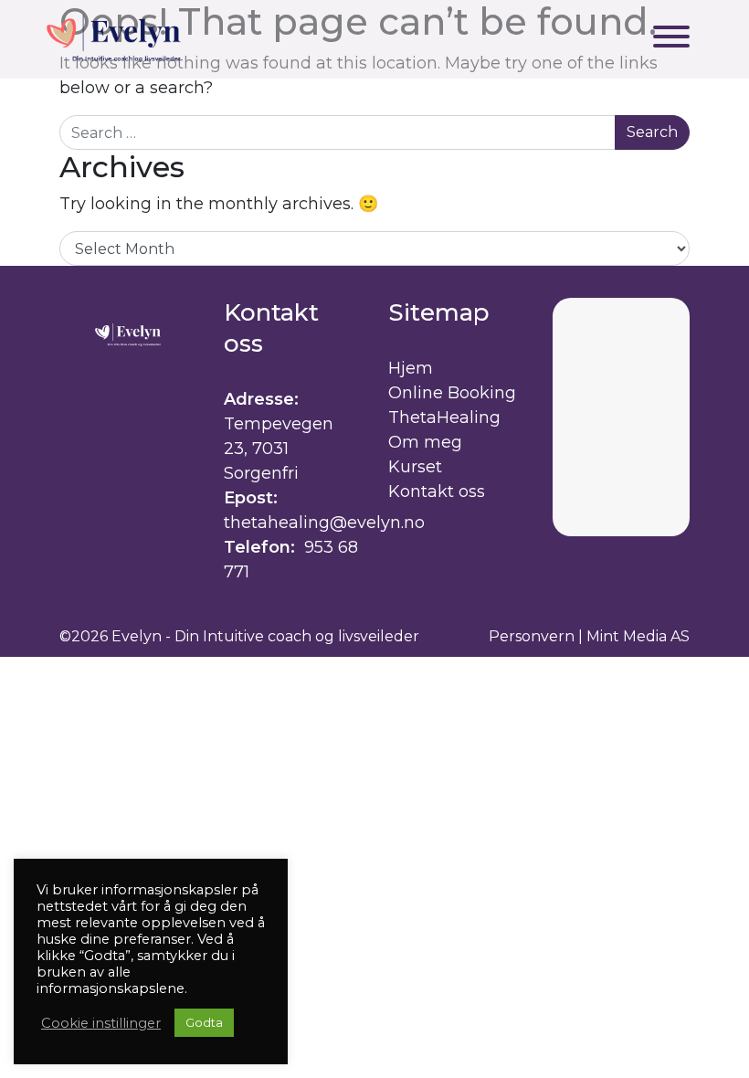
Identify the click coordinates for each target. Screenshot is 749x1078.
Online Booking (452, 393)
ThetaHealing (444, 417)
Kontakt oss (436, 491)
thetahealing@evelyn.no (324, 523)
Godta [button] (204, 1022)
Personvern (532, 636)
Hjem (410, 368)
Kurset (415, 467)
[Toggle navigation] (671, 40)
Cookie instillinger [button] (101, 1023)
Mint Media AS (638, 636)
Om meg (425, 442)
